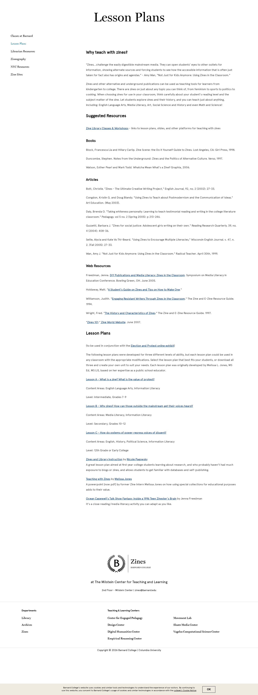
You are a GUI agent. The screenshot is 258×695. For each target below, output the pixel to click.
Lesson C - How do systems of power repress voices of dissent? (126, 432)
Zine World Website (112, 322)
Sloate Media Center (185, 624)
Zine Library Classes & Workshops (107, 128)
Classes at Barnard (22, 36)
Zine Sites (17, 74)
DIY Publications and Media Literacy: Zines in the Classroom (147, 275)
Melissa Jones (123, 479)
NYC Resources (20, 66)
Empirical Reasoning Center (125, 638)
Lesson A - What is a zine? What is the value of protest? (120, 379)
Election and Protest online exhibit (152, 345)
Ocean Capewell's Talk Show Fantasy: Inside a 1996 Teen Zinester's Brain (131, 498)
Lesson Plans (18, 43)
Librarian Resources (23, 51)
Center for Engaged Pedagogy (125, 618)
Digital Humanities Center (124, 631)
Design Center (116, 624)
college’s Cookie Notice (185, 690)
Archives (27, 624)
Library (26, 618)
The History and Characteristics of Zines (130, 313)
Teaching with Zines (98, 479)
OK (209, 689)
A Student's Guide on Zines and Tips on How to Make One (144, 289)
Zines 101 (92, 322)
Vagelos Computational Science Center (196, 631)
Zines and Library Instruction (104, 459)
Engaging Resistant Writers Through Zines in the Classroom (148, 298)
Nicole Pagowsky (137, 459)
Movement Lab (182, 618)
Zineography (18, 59)
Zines (25, 631)
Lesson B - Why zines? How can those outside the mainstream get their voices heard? (139, 406)
